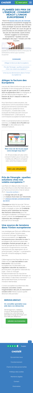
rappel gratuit (22, 2)
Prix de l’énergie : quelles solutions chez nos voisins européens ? (16, 68)
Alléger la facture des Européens (16, 63)
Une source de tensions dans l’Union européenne (16, 74)
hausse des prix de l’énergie (19, 20)
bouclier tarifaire (12, 192)
